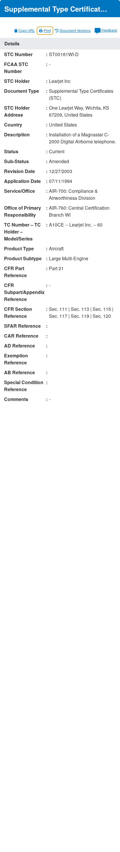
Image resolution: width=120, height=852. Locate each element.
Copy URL (26, 30)
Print (47, 30)
